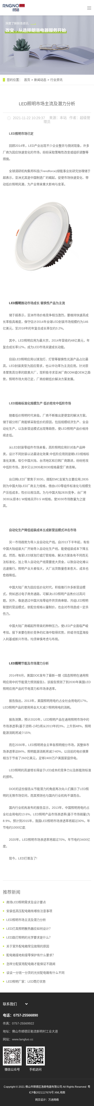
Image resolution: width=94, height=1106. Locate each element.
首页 (27, 80)
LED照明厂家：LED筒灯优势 (26, 981)
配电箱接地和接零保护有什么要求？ (30, 955)
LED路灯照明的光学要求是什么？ (29, 937)
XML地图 (59, 1092)
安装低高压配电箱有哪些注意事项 (29, 911)
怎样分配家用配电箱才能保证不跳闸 (30, 964)
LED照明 (15, 303)
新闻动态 (40, 80)
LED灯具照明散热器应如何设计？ (29, 928)
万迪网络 (53, 1099)
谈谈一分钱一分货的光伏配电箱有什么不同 (35, 972)
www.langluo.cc (22, 1039)
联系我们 (10, 1004)
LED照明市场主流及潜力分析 (26, 920)
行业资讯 (56, 80)
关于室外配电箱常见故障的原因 (27, 946)
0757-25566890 (25, 1015)
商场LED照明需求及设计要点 (26, 902)
